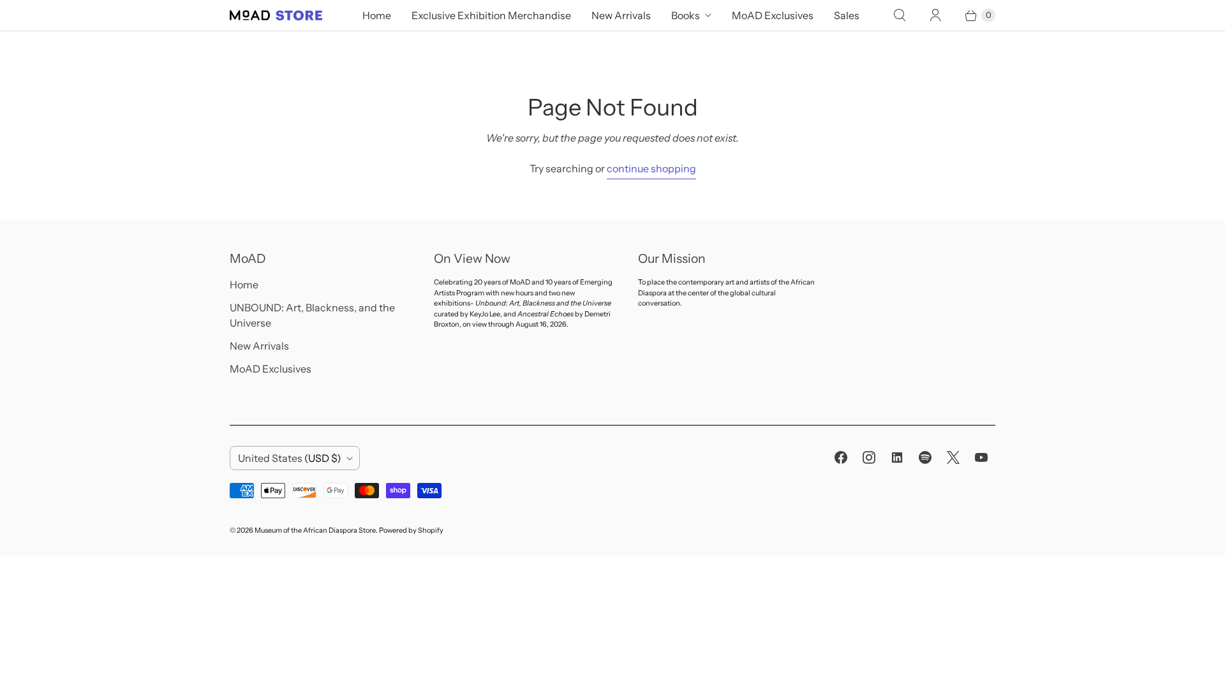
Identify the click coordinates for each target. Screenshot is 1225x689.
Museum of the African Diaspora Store (315, 530)
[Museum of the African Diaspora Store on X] (953, 457)
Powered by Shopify (411, 530)
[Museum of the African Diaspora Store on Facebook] (841, 457)
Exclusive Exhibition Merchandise (491, 15)
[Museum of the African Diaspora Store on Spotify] (925, 457)
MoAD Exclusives (772, 15)
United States (289, 458)
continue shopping (651, 168)
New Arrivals (621, 15)
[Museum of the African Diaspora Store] (276, 15)
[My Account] (935, 15)
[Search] (899, 15)
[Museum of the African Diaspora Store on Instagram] (869, 457)
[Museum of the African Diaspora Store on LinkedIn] (897, 457)
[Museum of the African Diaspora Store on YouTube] (981, 457)
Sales (846, 15)
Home (376, 15)
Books (685, 15)
